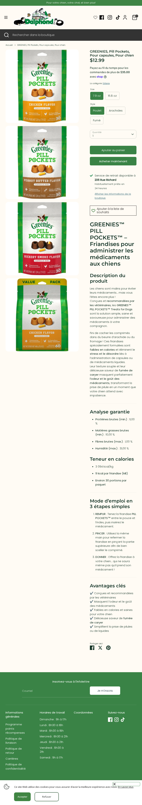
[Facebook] (101, 17)
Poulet (97, 110)
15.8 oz (112, 96)
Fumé (97, 120)
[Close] (126, 784)
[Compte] (125, 16)
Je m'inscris (105, 691)
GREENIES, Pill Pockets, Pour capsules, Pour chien (41, 45)
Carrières (12, 759)
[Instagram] (110, 17)
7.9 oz (97, 96)
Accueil (9, 45)
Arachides (116, 110)
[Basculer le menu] (6, 17)
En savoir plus (125, 787)
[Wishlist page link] (95, 17)
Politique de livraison (14, 741)
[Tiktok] (118, 17)
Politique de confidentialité (16, 766)
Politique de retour (14, 751)
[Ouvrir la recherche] (6, 35)
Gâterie (106, 83)
